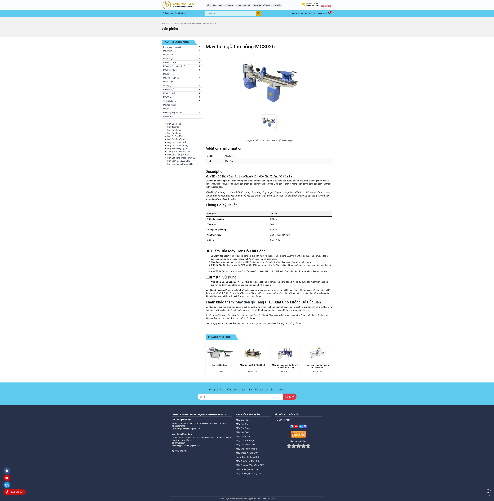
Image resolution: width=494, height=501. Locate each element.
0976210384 (180, 443)
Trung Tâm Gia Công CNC (179, 151)
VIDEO (221, 5)
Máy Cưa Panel (174, 124)
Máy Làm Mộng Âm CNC (178, 161)
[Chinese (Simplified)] (322, 6)
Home (164, 23)
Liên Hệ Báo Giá (243, 5)
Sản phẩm (173, 23)
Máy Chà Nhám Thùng (177, 145)
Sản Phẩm (211, 5)
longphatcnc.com (253, 499)
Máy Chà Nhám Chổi (176, 142)
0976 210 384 (312, 5)
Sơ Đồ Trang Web (319, 14)
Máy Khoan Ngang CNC (178, 148)
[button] (183, 13)
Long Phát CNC (282, 420)
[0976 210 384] (6, 492)
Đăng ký (289, 396)
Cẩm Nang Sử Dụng (261, 5)
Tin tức (277, 5)
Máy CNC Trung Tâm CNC (179, 155)
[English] (326, 6)
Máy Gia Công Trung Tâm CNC (181, 158)
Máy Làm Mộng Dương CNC (180, 164)
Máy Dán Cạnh (174, 133)
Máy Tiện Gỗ (173, 127)
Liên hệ (294, 14)
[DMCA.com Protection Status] (298, 434)
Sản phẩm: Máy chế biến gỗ (268, 140)
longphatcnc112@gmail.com (188, 429)
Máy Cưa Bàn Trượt (176, 139)
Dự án (230, 5)
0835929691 (180, 426)
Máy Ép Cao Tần (174, 136)
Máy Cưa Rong (174, 130)
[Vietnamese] (330, 6)
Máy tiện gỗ (185, 23)
